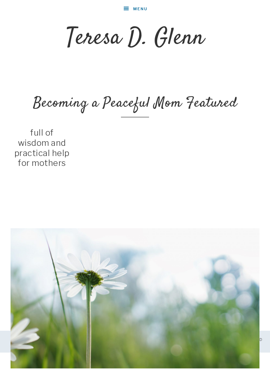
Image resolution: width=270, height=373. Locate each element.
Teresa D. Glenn (135, 38)
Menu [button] (140, 8)
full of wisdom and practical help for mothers (42, 148)
